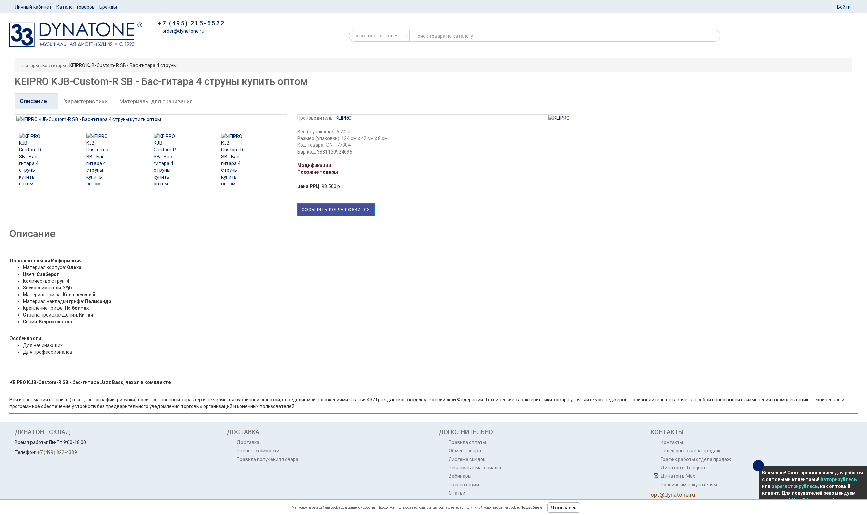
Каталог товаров (75, 7)
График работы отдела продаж (696, 459)
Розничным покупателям (689, 484)
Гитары (31, 65)
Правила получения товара (267, 459)
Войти (844, 7)
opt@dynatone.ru (673, 494)
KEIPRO (344, 118)
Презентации (464, 484)
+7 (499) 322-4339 (57, 452)
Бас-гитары (54, 65)
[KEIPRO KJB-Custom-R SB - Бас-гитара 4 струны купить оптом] (64, 160)
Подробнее (531, 507)
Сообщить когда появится (336, 209)
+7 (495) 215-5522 (191, 23)
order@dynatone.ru (182, 31)
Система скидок (467, 459)
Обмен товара (465, 450)
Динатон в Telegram (684, 467)
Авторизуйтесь (838, 479)
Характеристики (86, 101)
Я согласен (564, 507)
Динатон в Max (678, 476)
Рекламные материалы (475, 467)
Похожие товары (317, 172)
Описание (34, 101)
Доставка (248, 442)
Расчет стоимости (258, 450)
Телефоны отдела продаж (690, 450)
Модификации (314, 165)
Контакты (672, 442)
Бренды (108, 7)
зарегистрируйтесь (794, 486)
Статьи (457, 493)
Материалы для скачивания (156, 101)
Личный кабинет (33, 7)
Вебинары (460, 476)
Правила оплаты (467, 442)
